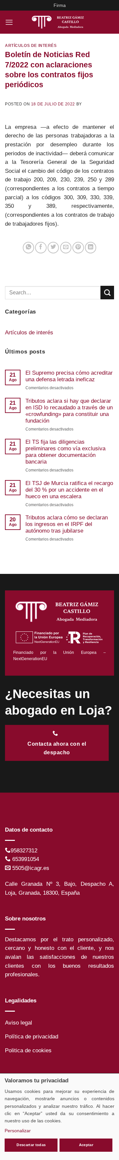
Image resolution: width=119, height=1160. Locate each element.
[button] (9, 22)
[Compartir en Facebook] (40, 247)
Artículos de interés (31, 45)
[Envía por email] (65, 247)
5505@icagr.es (30, 868)
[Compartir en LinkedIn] (90, 247)
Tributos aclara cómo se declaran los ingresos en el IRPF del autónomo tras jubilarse (66, 524)
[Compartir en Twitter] (53, 247)
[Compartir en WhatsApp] (28, 247)
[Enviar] (107, 292)
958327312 (24, 850)
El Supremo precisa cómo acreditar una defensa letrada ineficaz (69, 376)
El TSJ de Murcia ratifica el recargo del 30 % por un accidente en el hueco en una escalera (69, 490)
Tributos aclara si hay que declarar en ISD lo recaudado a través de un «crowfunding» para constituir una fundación (69, 411)
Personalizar (18, 1130)
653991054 (25, 859)
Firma (60, 5)
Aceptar (86, 1145)
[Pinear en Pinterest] (78, 247)
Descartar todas (31, 1145)
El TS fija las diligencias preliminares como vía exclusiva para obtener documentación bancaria (65, 452)
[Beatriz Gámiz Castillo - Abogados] (59, 22)
